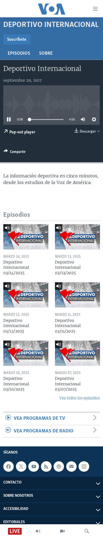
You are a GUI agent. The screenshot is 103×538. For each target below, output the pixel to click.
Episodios (19, 53)
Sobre (46, 53)
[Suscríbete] (71, 466)
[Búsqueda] (87, 531)
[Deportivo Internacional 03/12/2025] (25, 295)
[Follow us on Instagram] (84, 466)
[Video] (62, 531)
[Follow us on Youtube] (33, 466)
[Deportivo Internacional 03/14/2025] (25, 236)
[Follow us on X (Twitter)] (21, 466)
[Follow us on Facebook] (8, 466)
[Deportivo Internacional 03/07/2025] (77, 353)
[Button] (15, 152)
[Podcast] (59, 466)
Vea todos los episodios (79, 398)
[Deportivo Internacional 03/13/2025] (77, 236)
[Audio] (38, 531)
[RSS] (46, 466)
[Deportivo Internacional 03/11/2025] (77, 295)
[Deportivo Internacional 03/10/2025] (25, 353)
